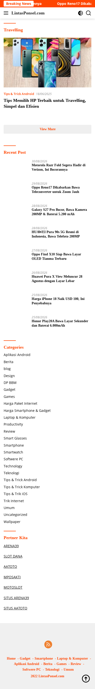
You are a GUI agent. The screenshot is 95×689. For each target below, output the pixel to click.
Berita (8, 361)
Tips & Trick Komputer (22, 487)
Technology (13, 466)
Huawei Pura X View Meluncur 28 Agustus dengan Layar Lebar (57, 279)
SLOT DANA (13, 556)
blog (7, 368)
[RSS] (48, 645)
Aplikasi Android (17, 354)
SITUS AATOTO (15, 608)
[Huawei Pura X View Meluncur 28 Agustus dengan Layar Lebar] (16, 280)
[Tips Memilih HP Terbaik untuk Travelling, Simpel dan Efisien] (47, 62)
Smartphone (14, 445)
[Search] (88, 13)
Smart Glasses (15, 438)
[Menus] (7, 13)
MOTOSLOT (13, 587)
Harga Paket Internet (20, 403)
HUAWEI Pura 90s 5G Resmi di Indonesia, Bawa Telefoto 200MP (56, 234)
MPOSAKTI (12, 577)
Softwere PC (13, 459)
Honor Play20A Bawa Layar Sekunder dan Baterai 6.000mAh (60, 323)
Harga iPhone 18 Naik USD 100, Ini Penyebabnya (58, 301)
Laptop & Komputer (20, 417)
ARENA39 (11, 546)
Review (9, 431)
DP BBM (10, 382)
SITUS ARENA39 (16, 597)
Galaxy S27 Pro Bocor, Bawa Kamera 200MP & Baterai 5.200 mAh (59, 212)
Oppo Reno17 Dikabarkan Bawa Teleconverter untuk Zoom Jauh (56, 190)
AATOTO (10, 566)
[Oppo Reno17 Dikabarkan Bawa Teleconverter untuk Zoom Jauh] (16, 191)
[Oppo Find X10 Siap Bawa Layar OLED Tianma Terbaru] (16, 258)
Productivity (13, 424)
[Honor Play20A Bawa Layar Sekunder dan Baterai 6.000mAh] (16, 325)
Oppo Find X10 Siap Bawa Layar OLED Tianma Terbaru (56, 256)
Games (9, 396)
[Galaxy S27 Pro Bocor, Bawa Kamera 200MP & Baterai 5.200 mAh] (16, 213)
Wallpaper (12, 521)
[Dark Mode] (80, 13)
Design (9, 375)
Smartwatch (13, 452)
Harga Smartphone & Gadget (27, 410)
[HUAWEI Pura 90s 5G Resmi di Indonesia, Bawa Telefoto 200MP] (16, 235)
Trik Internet (14, 501)
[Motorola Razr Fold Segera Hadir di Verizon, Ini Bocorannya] (16, 169)
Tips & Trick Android (19, 94)
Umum (9, 507)
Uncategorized (15, 514)
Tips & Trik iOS (16, 493)
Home (11, 658)
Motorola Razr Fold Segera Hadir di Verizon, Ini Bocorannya (59, 167)
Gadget (9, 389)
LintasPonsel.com (28, 13)
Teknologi (11, 473)
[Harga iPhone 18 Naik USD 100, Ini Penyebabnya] (16, 302)
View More (48, 129)
